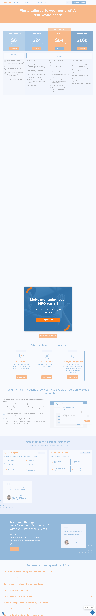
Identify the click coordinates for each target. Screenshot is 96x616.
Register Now (48, 320)
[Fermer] (94, 606)
